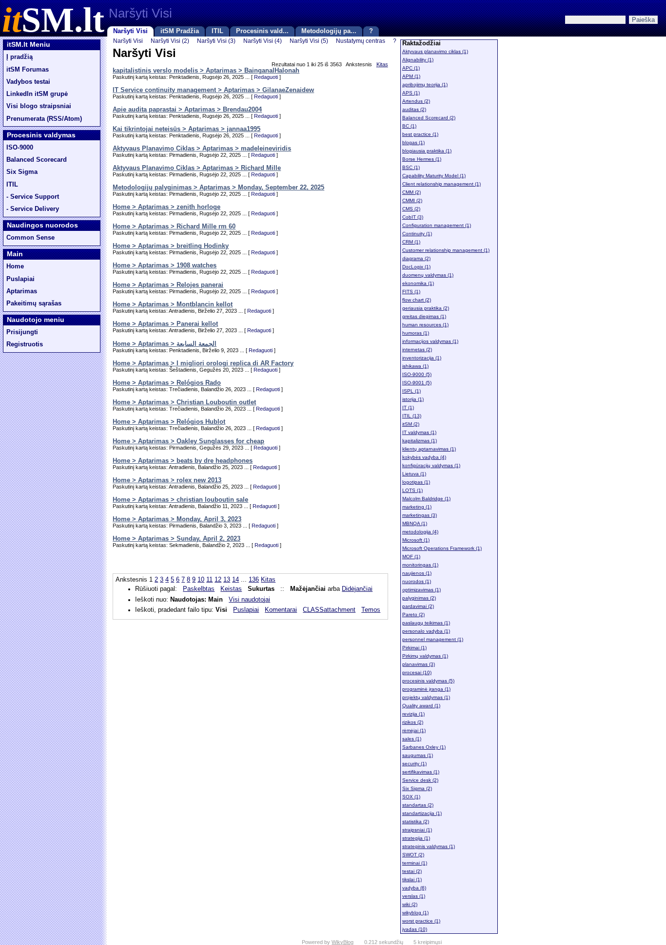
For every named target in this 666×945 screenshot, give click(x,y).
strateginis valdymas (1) (428, 846)
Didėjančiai (357, 589)
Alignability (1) (417, 59)
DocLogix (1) (416, 266)
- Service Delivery (32, 209)
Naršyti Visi (130, 31)
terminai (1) (414, 863)
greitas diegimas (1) (424, 316)
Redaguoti (266, 77)
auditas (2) (414, 109)
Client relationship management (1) (441, 184)
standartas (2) (417, 805)
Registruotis (24, 344)
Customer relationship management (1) (446, 250)
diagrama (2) (416, 258)
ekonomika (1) (418, 283)
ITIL (217, 31)
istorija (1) (413, 399)
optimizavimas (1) (421, 589)
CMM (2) (411, 192)
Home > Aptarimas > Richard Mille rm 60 (174, 226)
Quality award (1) (421, 705)
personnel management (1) (432, 639)
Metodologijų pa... (328, 31)
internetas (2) (417, 349)
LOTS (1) (412, 490)
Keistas (231, 589)
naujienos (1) (416, 573)
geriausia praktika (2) (425, 308)
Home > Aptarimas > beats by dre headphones (183, 460)
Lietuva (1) (414, 473)
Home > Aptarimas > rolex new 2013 (167, 480)
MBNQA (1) (414, 523)
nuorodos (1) (416, 581)
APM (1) (411, 76)
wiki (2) (409, 904)
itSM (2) (410, 424)
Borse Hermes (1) (421, 159)
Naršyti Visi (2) (170, 41)
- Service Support (32, 196)
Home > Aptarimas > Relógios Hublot (169, 421)
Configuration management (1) (436, 225)
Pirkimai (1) (414, 647)
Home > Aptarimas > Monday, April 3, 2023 (177, 519)
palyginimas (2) (419, 598)
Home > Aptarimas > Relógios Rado (167, 382)
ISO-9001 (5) (416, 382)
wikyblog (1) (415, 912)
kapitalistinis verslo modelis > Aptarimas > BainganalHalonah (206, 70)
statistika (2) (415, 821)
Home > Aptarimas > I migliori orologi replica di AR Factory (203, 363)
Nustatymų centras (360, 41)
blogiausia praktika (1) (426, 150)
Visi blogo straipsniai (38, 106)
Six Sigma (22, 172)
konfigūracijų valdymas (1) (431, 465)
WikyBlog (342, 942)
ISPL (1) (411, 391)
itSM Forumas (27, 69)
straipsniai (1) (417, 829)
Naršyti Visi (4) (262, 41)
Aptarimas (21, 291)
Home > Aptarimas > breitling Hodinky (171, 246)
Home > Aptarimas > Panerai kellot (165, 324)
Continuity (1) (417, 233)
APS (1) (411, 92)
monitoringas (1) (420, 564)
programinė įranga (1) (426, 689)
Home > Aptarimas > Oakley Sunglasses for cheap (188, 441)
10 (200, 579)
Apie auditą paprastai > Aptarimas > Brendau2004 (187, 109)
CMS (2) (411, 208)
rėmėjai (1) (414, 730)
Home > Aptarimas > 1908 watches (164, 265)
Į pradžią (19, 57)
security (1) (414, 763)
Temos (370, 609)
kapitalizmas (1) (419, 440)
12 (218, 579)
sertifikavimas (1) (420, 772)
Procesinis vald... (262, 31)
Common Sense (30, 237)
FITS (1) (411, 291)
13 (226, 579)
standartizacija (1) (422, 813)
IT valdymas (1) (419, 432)
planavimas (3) (418, 664)
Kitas (382, 64)
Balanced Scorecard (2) (428, 117)
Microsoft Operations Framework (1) (442, 548)
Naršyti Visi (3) (216, 41)
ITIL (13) (411, 415)
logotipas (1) (416, 482)
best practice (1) (420, 134)
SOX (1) (411, 796)
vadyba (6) (414, 887)
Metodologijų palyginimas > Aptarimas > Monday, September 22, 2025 (218, 187)
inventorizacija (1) (421, 357)
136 (254, 579)
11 (209, 579)
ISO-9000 (19, 147)
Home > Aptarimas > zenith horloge (166, 207)
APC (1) (411, 68)
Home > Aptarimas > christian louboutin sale (180, 499)
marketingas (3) (419, 515)
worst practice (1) (421, 921)
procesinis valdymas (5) (428, 680)
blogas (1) (413, 142)
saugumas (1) (417, 755)
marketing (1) (416, 507)
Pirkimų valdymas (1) (425, 656)
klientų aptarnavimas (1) (429, 449)
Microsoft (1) (416, 540)
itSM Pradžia (179, 31)
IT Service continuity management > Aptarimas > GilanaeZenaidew (213, 90)
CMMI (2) (412, 200)
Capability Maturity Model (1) (434, 175)
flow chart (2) (416, 299)
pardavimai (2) (418, 606)
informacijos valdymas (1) (430, 341)
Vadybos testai (28, 81)
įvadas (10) (414, 929)
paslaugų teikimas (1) (426, 622)
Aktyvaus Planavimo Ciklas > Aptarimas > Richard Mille (197, 168)
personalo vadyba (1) (426, 631)
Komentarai (281, 609)
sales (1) (411, 738)
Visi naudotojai (249, 599)
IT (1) (408, 407)
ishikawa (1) (415, 366)
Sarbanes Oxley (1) (424, 747)
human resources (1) (425, 324)
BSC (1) (411, 167)
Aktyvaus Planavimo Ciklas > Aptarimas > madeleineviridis (202, 148)
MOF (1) (411, 556)
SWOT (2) (413, 854)
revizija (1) (413, 714)
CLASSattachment (329, 609)
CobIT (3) (412, 217)
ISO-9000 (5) (416, 374)
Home (15, 266)
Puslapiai (20, 279)
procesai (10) (416, 672)
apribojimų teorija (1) (425, 84)
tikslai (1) (412, 879)
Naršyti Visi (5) (309, 41)
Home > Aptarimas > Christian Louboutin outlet (184, 402)
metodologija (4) (420, 531)
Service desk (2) (420, 780)
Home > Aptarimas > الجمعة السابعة (164, 343)
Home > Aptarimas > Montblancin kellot (173, 304)
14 (235, 579)
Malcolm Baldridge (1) (426, 498)
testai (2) (412, 871)
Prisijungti (22, 332)
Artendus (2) (416, 101)
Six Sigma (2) (417, 788)
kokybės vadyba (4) (424, 457)
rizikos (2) (412, 722)
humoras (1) (415, 333)
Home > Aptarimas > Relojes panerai (168, 285)
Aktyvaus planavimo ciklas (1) (435, 51)
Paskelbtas (199, 589)
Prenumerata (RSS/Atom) (44, 118)
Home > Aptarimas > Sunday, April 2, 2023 (176, 538)
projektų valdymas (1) (426, 697)
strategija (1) (416, 838)
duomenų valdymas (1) (427, 275)
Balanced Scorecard (36, 159)
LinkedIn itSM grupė (37, 94)
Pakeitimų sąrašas (33, 303)
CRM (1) (411, 242)
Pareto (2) (413, 614)
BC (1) (409, 126)
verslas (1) (413, 896)
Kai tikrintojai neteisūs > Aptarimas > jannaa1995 (186, 129)
